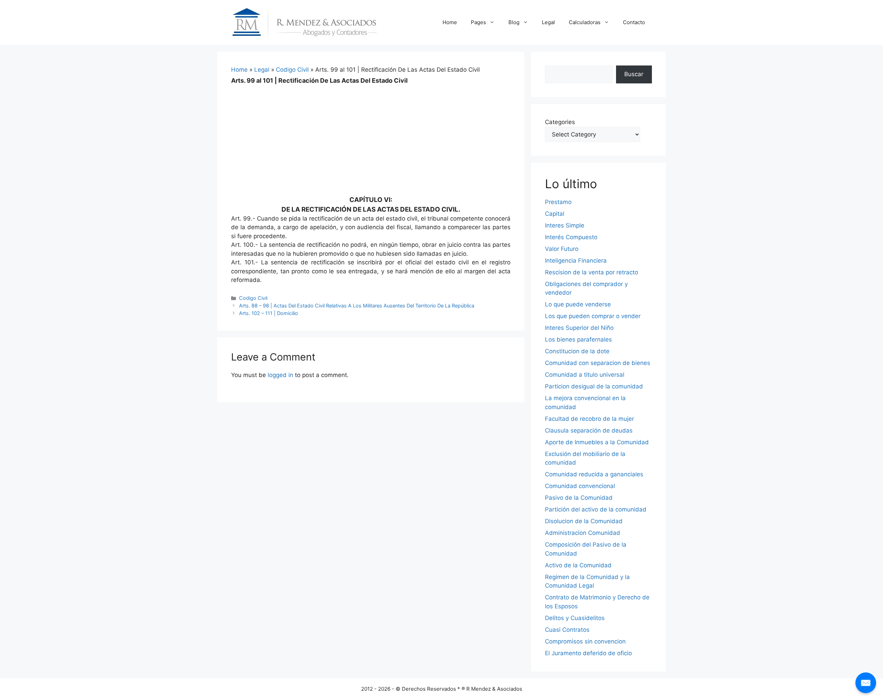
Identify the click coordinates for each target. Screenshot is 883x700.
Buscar (633, 74)
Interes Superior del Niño (579, 327)
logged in (280, 375)
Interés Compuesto (571, 237)
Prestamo (558, 202)
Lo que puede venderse (578, 304)
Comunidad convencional (580, 486)
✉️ (865, 682)
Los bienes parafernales (578, 339)
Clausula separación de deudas (589, 430)
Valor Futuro (561, 248)
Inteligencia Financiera (576, 260)
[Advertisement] (370, 135)
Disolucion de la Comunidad (584, 521)
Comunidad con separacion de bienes (597, 362)
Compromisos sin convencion (585, 641)
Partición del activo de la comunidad (595, 509)
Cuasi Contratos (567, 629)
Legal (548, 22)
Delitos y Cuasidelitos (575, 618)
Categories (560, 122)
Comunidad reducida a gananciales (594, 474)
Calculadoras (585, 22)
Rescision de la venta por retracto (591, 272)
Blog (513, 22)
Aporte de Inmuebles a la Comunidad (597, 442)
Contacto (634, 22)
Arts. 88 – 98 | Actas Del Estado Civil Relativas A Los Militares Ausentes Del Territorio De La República (356, 305)
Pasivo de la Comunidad (579, 497)
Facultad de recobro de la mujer (589, 418)
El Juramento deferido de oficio (588, 653)
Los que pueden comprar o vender (593, 316)
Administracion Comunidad (582, 532)
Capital (554, 213)
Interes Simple (564, 225)
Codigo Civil (292, 69)
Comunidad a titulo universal (584, 374)
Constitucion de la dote (577, 351)
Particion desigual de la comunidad (594, 386)
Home (450, 22)
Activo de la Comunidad (578, 565)
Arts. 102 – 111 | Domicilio (268, 313)
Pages (478, 22)
